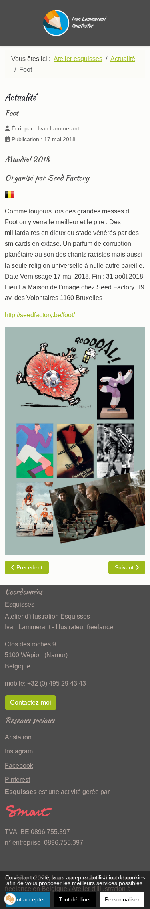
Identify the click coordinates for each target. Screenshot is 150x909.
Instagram (19, 751)
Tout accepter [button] (28, 899)
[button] (10, 899)
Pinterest (17, 779)
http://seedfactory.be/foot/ (40, 315)
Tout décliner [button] (75, 899)
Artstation (18, 737)
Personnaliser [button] (122, 899)
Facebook (19, 765)
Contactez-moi (30, 702)
